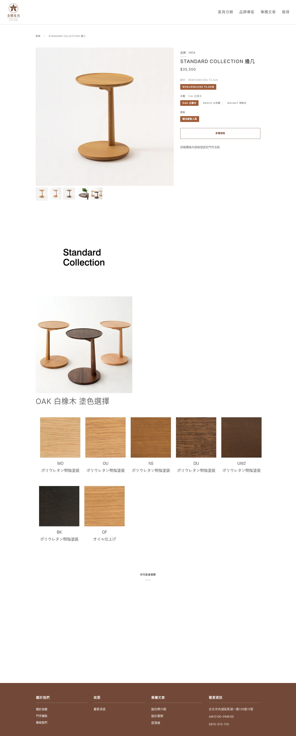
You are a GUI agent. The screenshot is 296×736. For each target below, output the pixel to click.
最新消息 (100, 709)
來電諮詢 (220, 133)
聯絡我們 (41, 722)
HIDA (192, 52)
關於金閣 (41, 709)
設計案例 (157, 716)
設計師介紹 (158, 709)
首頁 (38, 36)
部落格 (155, 723)
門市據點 (41, 715)
